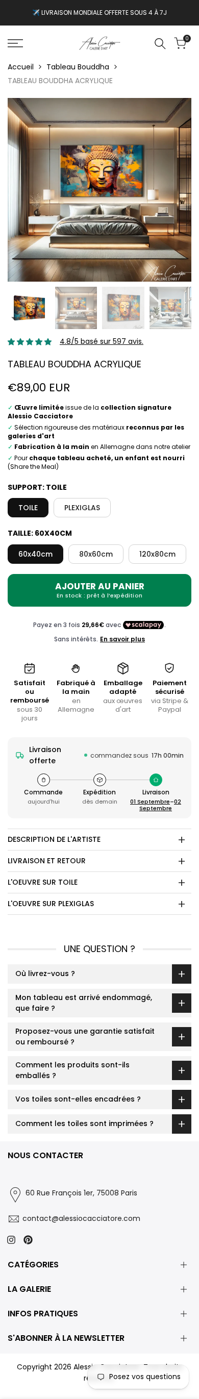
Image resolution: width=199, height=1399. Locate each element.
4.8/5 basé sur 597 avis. (101, 341)
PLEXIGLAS (82, 508)
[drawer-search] (160, 43)
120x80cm (157, 554)
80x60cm (96, 554)
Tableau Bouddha (77, 67)
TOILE (28, 508)
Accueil (21, 67)
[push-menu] (15, 43)
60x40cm (35, 554)
